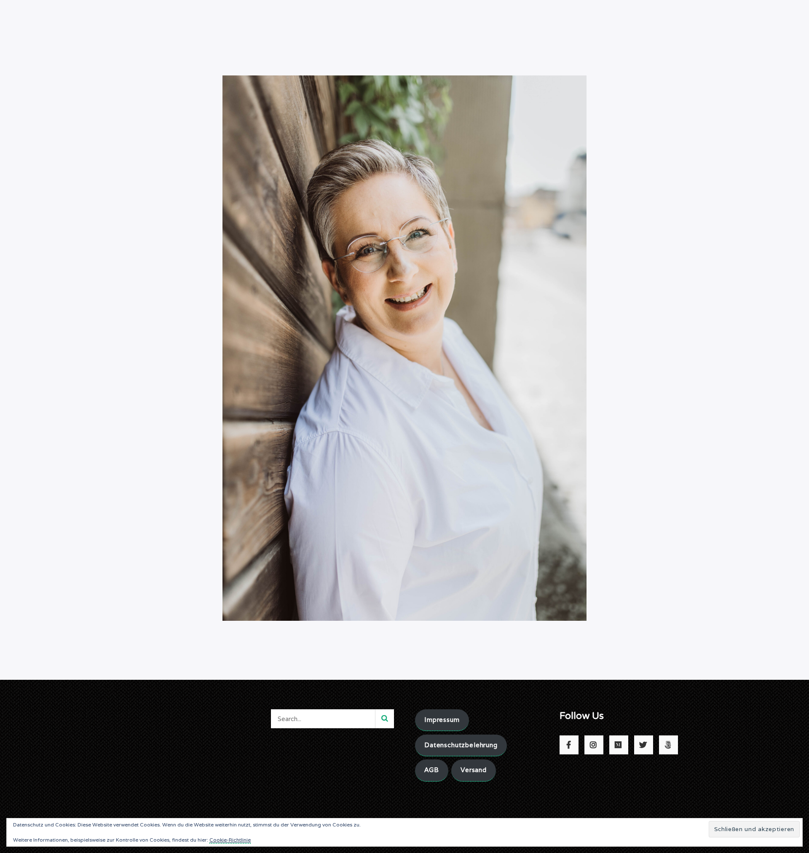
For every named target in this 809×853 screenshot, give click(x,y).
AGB (431, 770)
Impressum (442, 720)
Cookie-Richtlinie (230, 840)
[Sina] (404, 347)
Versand (474, 770)
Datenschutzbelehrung (461, 745)
